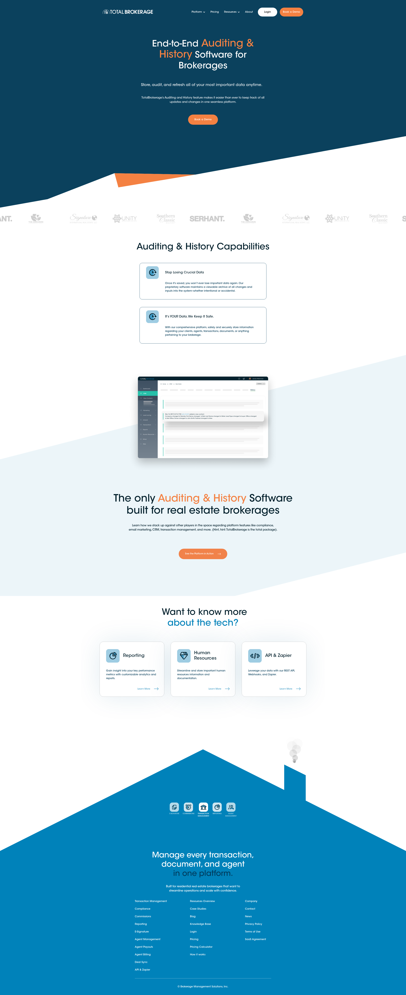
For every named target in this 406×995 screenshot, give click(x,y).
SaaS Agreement (255, 939)
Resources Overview (202, 901)
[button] (198, 12)
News (248, 916)
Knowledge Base (200, 924)
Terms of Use (252, 932)
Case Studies (198, 909)
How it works (197, 954)
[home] (130, 12)
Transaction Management (151, 901)
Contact (250, 909)
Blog (193, 916)
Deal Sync (141, 962)
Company (251, 901)
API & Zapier (142, 970)
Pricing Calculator (201, 947)
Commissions (143, 916)
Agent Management (147, 939)
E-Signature (142, 932)
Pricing (214, 12)
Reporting (141, 924)
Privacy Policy (253, 924)
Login (267, 12)
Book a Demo (291, 12)
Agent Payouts (144, 947)
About (249, 12)
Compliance (142, 909)
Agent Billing (143, 954)
